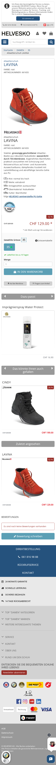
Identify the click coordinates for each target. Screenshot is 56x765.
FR (52, 25)
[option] (28, 331)
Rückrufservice (28, 564)
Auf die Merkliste (16, 283)
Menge (7, 259)
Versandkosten (46, 230)
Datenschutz (7, 732)
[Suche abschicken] (51, 42)
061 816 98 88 (10, 25)
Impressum (6, 737)
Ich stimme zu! (28, 18)
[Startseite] (16, 32)
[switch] (6, 760)
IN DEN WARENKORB (30, 271)
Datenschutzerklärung (32, 14)
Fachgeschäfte (29, 25)
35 (8, 247)
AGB (3, 728)
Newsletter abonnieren (14, 672)
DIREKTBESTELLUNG (28, 549)
